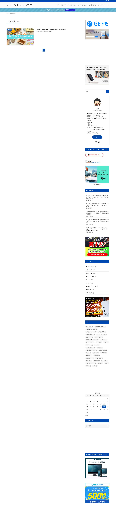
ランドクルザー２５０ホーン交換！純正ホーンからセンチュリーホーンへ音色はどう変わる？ (97, 222)
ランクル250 (103, 350)
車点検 (88, 366)
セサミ (96, 345)
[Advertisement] (97, 52)
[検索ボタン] (107, 5)
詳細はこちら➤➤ (70, 9)
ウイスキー (91, 269)
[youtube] (108, 1)
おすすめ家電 (91, 276)
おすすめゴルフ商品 (91, 329)
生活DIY (90, 289)
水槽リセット (90, 358)
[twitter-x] (106, 1)
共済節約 (104, 352)
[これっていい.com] (20, 5)
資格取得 (90, 293)
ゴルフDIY (89, 345)
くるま (90, 279)
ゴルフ (90, 283)
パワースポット (90, 347)
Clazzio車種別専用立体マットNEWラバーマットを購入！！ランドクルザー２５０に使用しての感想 (97, 214)
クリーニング (90, 342)
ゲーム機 (99, 342)
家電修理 (89, 355)
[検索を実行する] (107, 91)
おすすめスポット (92, 273)
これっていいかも (92, 286)
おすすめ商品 (102, 332)
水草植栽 (89, 360)
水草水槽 (97, 360)
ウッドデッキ (99, 337)
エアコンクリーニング (92, 339)
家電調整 (97, 355)
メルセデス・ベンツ (91, 350)
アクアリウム (91, 266)
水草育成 (104, 360)
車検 (106, 363)
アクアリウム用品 (101, 334)
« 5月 (86, 415)
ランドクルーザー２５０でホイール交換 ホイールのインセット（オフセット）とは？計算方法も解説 (97, 198)
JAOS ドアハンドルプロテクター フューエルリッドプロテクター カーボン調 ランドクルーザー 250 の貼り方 (97, 230)
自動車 (100, 363)
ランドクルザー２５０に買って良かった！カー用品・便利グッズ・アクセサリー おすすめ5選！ (97, 206)
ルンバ (88, 352)
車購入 (95, 366)
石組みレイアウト (91, 363)
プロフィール (97, 137)
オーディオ (103, 339)
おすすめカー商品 (100, 326)
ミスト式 (100, 347)
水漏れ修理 (99, 358)
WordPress (89, 326)
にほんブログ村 (96, 162)
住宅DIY (96, 352)
